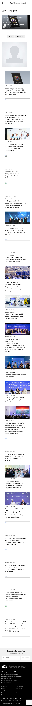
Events (3, 692)
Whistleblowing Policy (8, 703)
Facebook (19, 688)
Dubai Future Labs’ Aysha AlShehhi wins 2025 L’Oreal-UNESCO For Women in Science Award (15, 231)
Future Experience (6, 682)
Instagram (19, 692)
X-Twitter (19, 694)
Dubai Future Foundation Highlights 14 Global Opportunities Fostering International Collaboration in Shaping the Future (15, 203)
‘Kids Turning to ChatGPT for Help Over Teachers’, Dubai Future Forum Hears (15, 400)
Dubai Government (6, 700)
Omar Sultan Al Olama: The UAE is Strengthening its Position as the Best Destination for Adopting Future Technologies (14, 513)
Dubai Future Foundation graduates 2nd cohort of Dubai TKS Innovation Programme (14, 147)
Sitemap (18, 703)
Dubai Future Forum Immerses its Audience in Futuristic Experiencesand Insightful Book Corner (14, 484)
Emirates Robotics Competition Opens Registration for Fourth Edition (13, 175)
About (3, 690)
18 (13, 632)
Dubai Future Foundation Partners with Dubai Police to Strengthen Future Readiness (14, 315)
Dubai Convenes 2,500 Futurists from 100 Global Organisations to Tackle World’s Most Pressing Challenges (14, 287)
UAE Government (17, 700)
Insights (3, 688)
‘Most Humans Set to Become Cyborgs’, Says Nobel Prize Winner (15, 374)
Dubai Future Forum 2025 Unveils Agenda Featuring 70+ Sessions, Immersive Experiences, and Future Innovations (15, 597)
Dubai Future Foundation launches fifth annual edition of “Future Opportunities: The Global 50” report (13, 22)
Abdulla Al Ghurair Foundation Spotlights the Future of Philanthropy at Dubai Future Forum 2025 (15, 568)
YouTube (18, 690)
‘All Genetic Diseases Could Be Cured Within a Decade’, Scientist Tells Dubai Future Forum (14, 457)
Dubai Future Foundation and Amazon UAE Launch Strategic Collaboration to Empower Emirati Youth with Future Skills (15, 119)
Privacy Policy (15, 702)
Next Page (19, 632)
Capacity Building (6, 678)
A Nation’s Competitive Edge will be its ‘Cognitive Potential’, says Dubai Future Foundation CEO (15, 541)
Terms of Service (5, 702)
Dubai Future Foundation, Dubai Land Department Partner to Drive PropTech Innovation (15, 258)
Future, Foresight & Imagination (10, 674)
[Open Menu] (2, 3)
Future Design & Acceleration (9, 680)
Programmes (5, 694)
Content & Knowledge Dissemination (11, 676)
